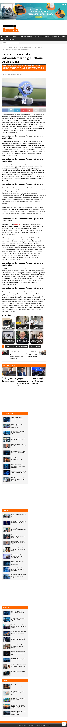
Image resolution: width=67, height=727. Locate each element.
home (7, 346)
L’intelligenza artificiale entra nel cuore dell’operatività (18, 659)
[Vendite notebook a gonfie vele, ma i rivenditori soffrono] (9, 371)
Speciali (11, 39)
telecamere (17, 224)
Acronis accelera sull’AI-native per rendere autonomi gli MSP (18, 522)
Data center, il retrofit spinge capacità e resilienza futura (18, 638)
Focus (5, 680)
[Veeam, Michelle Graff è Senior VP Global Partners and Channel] (6, 549)
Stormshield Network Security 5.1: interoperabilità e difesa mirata (18, 472)
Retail (37, 36)
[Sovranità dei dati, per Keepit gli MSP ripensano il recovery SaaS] (6, 576)
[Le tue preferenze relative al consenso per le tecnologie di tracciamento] (64, 724)
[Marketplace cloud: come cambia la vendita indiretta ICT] (6, 693)
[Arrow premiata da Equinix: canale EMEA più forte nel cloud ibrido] (6, 569)
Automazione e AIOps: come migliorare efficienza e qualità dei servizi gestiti (18, 713)
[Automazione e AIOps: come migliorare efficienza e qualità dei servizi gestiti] (6, 713)
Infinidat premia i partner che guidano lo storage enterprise (18, 515)
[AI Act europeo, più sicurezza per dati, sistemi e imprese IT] (6, 633)
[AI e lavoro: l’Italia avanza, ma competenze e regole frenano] (6, 666)
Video (64, 36)
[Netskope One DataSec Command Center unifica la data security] (6, 426)
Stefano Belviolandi (17, 74)
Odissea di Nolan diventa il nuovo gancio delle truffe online (18, 653)
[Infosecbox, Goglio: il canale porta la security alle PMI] (6, 439)
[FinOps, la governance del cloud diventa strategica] (6, 459)
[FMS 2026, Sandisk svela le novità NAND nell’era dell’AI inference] (6, 479)
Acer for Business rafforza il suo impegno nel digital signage (18, 646)
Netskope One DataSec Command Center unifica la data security (18, 426)
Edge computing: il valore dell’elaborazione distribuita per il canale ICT (18, 706)
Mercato (15, 36)
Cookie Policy (54, 722)
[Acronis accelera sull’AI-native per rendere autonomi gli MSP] (6, 523)
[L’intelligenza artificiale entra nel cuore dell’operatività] (6, 660)
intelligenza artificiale (20, 346)
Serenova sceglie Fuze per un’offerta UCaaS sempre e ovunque (38, 380)
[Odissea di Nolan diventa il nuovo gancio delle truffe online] (6, 653)
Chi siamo (31, 722)
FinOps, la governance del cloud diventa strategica (17, 458)
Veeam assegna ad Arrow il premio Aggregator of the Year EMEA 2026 (18, 556)
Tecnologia (55, 36)
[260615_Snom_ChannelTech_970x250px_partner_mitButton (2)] (33, 19)
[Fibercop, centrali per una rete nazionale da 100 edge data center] (6, 466)
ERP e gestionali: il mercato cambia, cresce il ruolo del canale (18, 700)
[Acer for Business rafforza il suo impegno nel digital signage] (6, 646)
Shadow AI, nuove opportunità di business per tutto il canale (18, 536)
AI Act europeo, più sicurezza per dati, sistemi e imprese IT (18, 632)
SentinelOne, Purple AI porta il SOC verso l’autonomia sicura (18, 451)
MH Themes (47, 725)
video (38, 346)
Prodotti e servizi (26, 36)
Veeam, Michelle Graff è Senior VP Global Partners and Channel (18, 549)
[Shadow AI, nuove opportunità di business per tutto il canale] (6, 536)
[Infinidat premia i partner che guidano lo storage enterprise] (6, 516)
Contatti (39, 722)
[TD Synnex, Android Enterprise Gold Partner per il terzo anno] (6, 529)
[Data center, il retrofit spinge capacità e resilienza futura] (6, 639)
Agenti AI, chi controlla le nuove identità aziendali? (17, 418)
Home (2, 36)
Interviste (4, 39)
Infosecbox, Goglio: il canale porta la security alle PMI (18, 438)
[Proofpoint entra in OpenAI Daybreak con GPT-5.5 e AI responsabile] (6, 563)
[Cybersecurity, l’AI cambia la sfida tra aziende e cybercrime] (6, 433)
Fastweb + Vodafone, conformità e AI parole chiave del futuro (23, 381)
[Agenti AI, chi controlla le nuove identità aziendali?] (6, 419)
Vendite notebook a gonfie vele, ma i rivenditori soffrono (9, 380)
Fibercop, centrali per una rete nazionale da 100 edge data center (18, 466)
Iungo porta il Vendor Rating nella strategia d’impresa (18, 672)
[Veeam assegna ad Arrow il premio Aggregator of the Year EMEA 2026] (6, 556)
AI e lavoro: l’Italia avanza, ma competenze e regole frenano (18, 665)
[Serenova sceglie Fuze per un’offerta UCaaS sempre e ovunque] (39, 371)
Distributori (45, 36)
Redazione (63, 722)
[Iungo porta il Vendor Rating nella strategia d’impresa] (6, 673)
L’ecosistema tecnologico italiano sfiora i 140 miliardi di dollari (18, 626)
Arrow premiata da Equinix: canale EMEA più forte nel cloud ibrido (18, 569)
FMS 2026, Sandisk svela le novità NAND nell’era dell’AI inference (18, 479)
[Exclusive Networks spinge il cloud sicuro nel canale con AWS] (6, 543)
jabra (31, 346)
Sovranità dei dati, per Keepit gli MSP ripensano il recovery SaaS (18, 576)
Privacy (46, 722)
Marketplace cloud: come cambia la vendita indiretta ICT (18, 693)
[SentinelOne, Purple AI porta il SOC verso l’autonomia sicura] (6, 453)
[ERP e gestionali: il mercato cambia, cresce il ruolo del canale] (6, 700)
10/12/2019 (7, 74)
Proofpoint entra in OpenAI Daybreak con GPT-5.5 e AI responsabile (18, 563)
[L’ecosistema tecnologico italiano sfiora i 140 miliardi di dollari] (6, 626)
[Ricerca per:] (10, 43)
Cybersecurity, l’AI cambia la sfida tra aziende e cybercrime (18, 432)
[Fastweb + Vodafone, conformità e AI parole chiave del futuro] (24, 371)
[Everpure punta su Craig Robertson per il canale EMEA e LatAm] (6, 446)
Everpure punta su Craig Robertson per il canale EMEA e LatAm (18, 446)
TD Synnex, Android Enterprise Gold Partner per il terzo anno (18, 529)
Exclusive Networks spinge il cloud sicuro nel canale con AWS (18, 542)
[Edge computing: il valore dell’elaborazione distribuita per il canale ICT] (6, 706)
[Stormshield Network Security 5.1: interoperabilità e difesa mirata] (6, 472)
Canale (8, 36)
